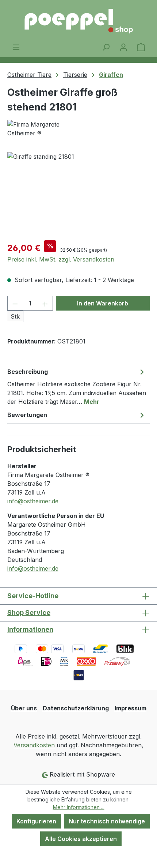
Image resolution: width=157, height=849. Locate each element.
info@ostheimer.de (32, 501)
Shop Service (28, 612)
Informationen (30, 629)
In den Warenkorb (102, 303)
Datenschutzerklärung (76, 708)
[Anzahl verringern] (15, 303)
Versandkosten (34, 745)
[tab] (76, 386)
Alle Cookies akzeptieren (81, 838)
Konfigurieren (36, 821)
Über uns (24, 708)
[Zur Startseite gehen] (78, 21)
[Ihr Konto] (123, 47)
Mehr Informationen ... (78, 807)
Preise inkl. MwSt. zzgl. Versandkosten (60, 259)
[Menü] (16, 47)
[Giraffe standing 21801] (78, 193)
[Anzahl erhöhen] (45, 303)
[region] (78, 193)
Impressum (130, 708)
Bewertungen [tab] (27, 414)
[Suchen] (106, 47)
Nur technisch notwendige (107, 821)
